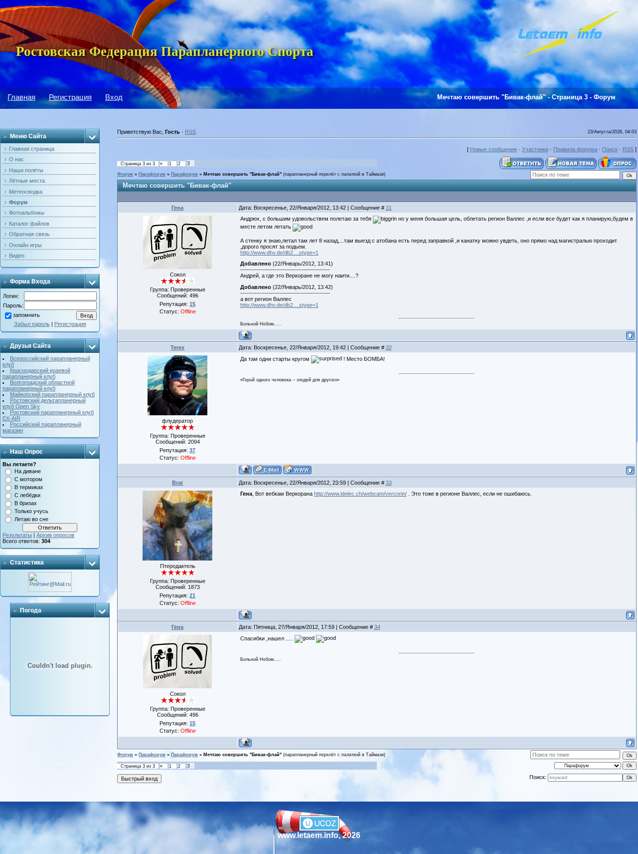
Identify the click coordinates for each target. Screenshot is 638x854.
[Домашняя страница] (297, 469)
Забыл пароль (32, 324)
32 (389, 347)
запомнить (26, 315)
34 (377, 627)
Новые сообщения (493, 149)
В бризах (25, 503)
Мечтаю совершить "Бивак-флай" (242, 174)
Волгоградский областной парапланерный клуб (38, 385)
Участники (535, 149)
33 (389, 483)
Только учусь (31, 511)
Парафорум (152, 174)
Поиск (610, 149)
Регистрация (70, 97)
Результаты (17, 535)
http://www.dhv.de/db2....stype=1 (279, 253)
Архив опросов (55, 535)
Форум (125, 174)
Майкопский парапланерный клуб (52, 394)
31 (389, 208)
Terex (177, 347)
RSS (190, 132)
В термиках (28, 487)
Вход (114, 97)
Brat (177, 483)
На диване (27, 471)
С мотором (28, 479)
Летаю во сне (31, 519)
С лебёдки (27, 495)
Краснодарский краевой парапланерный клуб (36, 373)
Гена (177, 208)
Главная (21, 97)
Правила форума (575, 149)
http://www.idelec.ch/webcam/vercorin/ (360, 494)
